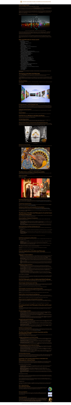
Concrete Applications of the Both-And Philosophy (25, 54)
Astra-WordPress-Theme (46, 403)
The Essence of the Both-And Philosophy (24, 41)
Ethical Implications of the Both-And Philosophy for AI (26, 53)
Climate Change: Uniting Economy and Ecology (26, 57)
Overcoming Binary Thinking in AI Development (26, 52)
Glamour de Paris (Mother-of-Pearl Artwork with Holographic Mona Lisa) (29, 46)
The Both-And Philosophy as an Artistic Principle (26, 64)
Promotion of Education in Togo (24, 49)
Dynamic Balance (22, 44)
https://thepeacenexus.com (39, 208)
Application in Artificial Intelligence (24, 55)
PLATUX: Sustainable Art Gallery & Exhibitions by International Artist (37, 1)
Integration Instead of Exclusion (24, 43)
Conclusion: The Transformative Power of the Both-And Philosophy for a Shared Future (29, 66)
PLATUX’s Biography (48, 208)
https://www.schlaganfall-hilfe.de (32, 205)
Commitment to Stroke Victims (24, 50)
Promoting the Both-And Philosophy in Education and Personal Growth (27, 60)
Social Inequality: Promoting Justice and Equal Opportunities (27, 58)
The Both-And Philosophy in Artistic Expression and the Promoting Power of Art (28, 63)
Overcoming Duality (22, 40)
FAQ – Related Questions (23, 67)
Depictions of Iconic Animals (24, 47)
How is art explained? (23, 68)
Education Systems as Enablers (24, 61)
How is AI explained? (23, 69)
